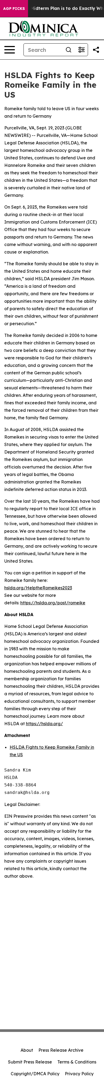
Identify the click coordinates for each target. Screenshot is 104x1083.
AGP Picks (14, 8)
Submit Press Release (30, 1062)
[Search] (68, 50)
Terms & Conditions (76, 1062)
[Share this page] (96, 49)
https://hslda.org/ (44, 723)
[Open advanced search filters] (81, 50)
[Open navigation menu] (9, 49)
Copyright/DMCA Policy (35, 1073)
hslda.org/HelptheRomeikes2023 (38, 587)
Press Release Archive (60, 1050)
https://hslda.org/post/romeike (52, 602)
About (27, 1050)
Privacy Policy (79, 1073)
